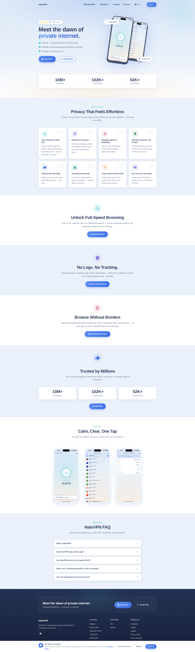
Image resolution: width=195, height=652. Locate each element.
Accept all (151, 646)
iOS (111, 624)
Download (134, 624)
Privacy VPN (94, 627)
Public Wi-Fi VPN (95, 631)
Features (116, 4)
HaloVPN (43, 4)
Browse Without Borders (97, 334)
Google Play (68, 59)
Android (112, 627)
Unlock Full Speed (97, 234)
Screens (126, 4)
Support (133, 631)
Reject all (139, 646)
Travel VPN (93, 634)
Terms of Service (136, 638)
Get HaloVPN (97, 406)
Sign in (151, 4)
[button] (66, 475)
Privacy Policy (135, 634)
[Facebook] (40, 634)
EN (138, 4)
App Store (48, 59)
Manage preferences (124, 646)
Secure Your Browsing (97, 284)
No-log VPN (94, 638)
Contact (133, 627)
